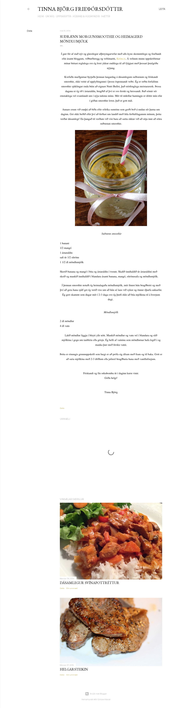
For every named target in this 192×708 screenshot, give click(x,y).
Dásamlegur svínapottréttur (89, 582)
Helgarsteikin (74, 669)
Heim (41, 16)
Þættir (105, 16)
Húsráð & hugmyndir (86, 16)
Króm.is (121, 58)
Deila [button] (29, 31)
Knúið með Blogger (98, 694)
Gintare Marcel (104, 699)
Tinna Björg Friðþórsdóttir (80, 8)
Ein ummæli (72, 588)
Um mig (49, 16)
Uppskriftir (63, 16)
